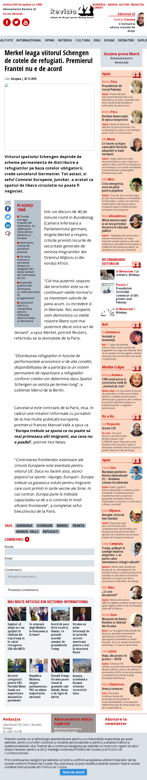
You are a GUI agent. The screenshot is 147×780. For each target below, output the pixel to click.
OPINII (50, 40)
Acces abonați (13, 13)
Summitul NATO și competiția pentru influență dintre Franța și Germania (26, 312)
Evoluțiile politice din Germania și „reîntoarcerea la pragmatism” (28, 290)
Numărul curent (99, 6)
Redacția (137, 4)
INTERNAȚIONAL (28, 40)
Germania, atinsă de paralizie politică (25, 247)
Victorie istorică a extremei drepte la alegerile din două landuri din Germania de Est (26, 267)
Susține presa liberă (121, 57)
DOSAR (109, 40)
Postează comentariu (23, 590)
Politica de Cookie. (54, 767)
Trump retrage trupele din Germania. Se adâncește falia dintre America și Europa (26, 227)
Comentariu (13, 570)
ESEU (97, 40)
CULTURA (83, 40)
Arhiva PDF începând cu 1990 (22, 4)
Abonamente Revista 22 (19, 9)
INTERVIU (65, 40)
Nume (9, 547)
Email (8, 558)
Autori (124, 4)
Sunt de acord (73, 772)
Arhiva (113, 4)
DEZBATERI (126, 40)
